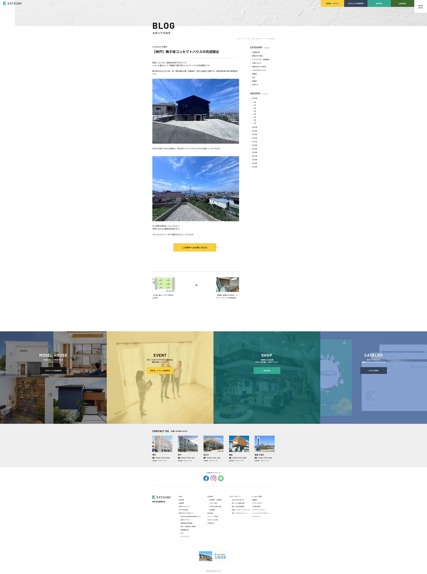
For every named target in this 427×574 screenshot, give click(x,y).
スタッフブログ (257, 503)
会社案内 (210, 496)
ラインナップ (185, 536)
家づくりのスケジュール (239, 513)
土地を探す (402, 3)
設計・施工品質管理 (238, 506)
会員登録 (181, 503)
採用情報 (212, 510)
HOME (180, 496)
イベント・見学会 (212, 516)
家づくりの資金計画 (238, 503)
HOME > (239, 38)
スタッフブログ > (246, 38)
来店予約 (379, 3)
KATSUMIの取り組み (215, 506)
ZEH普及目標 (256, 506)
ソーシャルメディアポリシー (261, 513)
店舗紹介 (255, 500)
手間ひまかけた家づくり (186, 513)
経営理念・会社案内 (215, 500)
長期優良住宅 (185, 530)
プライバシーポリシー (259, 510)
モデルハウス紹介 (212, 520)
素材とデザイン (185, 520)
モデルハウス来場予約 (356, 3)
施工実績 (210, 513)
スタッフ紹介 (213, 503)
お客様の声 (210, 523)
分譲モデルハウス (184, 506)
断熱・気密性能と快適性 (188, 526)
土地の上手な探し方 (238, 500)
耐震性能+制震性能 (186, 523)
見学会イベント (332, 3)
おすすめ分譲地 (183, 510)
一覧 (196, 285)
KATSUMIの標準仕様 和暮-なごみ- (191, 516)
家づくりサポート (235, 496)
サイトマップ (256, 516)
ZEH (182, 533)
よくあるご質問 (257, 496)
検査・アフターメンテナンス (241, 510)
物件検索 (181, 500)
